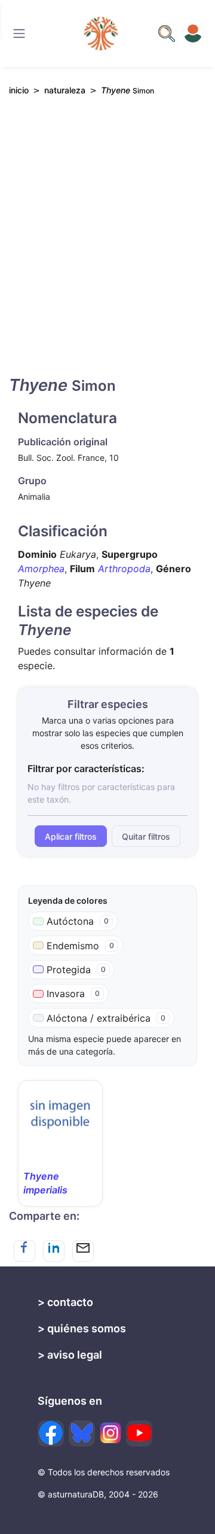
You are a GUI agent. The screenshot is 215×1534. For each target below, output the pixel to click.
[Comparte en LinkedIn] (53, 1251)
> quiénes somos (82, 1328)
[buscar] (166, 33)
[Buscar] (19, 33)
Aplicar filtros (71, 836)
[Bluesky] (82, 1433)
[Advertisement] (107, 246)
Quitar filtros (146, 836)
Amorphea (41, 569)
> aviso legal (70, 1354)
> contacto (65, 1302)
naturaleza (64, 90)
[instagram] (110, 1433)
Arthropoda (124, 569)
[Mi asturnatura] (193, 33)
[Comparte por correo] (83, 1251)
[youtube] (139, 1433)
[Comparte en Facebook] (24, 1251)
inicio (19, 90)
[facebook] (51, 1433)
